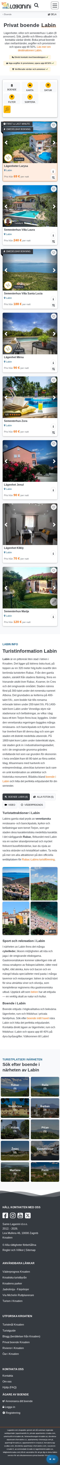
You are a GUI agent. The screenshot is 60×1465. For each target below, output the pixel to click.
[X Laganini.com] (28, 1215)
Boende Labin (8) (18, 797)
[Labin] (15, 883)
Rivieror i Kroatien (13, 1348)
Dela (53, 14)
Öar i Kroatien (10, 1353)
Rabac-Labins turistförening (38, 859)
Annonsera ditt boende (19, 1401)
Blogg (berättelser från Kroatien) (21, 1336)
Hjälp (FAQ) (9, 1387)
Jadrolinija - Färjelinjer (15, 1289)
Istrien (34, 992)
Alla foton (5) (45, 797)
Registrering (12, 1412)
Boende (8, 14)
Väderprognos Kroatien (16, 1271)
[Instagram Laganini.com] (13, 1215)
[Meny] (55, 5)
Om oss (7, 1381)
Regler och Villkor (13, 1250)
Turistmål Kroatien (13, 1324)
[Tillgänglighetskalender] (53, 177)
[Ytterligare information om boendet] (53, 171)
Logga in (9, 1407)
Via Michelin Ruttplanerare (18, 1295)
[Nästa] (51, 142)
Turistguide (9, 1330)
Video (11, 805)
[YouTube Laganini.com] (20, 1215)
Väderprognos (33, 805)
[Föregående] (9, 142)
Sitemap (31, 1250)
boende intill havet (38, 1018)
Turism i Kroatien (12, 1301)
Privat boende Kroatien (16, 1342)
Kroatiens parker (12, 1283)
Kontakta (7, 1375)
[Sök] (37, 5)
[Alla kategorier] (7, 109)
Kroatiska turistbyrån (14, 1277)
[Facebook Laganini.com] (5, 1215)
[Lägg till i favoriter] (53, 125)
